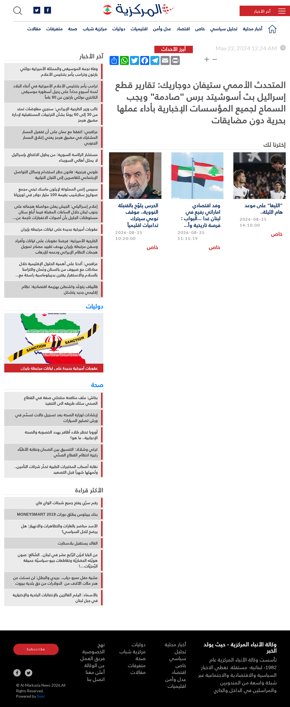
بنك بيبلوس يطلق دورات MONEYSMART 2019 (57, 514)
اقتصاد (183, 28)
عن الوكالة (94, 665)
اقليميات (139, 28)
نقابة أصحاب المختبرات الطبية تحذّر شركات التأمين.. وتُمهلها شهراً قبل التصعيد (56, 469)
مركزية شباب (95, 28)
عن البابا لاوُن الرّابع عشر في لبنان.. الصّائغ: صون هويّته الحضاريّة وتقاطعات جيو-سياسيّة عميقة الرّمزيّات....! (58, 560)
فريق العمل (92, 658)
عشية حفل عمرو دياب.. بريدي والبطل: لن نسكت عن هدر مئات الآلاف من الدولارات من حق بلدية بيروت (55, 580)
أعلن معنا (95, 672)
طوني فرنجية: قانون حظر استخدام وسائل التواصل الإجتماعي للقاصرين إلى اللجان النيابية (56, 174)
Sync (41, 696)
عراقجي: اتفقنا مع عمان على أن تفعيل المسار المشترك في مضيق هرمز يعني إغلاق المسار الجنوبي (60, 137)
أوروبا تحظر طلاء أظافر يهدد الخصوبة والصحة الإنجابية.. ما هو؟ (61, 435)
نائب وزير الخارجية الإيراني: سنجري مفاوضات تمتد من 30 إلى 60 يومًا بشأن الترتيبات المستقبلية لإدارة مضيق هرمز (55, 114)
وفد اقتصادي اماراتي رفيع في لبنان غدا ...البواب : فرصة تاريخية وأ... (200, 215)
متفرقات (54, 28)
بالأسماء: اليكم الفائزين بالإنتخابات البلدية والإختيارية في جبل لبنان (55, 597)
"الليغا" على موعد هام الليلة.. (264, 208)
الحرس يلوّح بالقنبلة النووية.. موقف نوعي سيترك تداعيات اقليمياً (138, 215)
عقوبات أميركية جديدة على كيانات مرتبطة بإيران (59, 229)
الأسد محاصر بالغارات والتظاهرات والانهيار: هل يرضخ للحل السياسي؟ (59, 528)
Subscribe (36, 649)
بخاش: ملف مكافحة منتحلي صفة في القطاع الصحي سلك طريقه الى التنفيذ (61, 400)
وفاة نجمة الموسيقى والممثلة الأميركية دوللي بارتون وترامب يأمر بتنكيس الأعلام (59, 71)
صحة (72, 28)
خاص (200, 28)
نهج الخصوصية (93, 647)
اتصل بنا (96, 679)
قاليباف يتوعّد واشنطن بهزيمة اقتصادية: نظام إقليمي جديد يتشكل (60, 289)
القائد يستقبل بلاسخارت (78, 543)
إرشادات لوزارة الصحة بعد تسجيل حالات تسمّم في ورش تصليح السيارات (56, 417)
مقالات (34, 28)
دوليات (118, 28)
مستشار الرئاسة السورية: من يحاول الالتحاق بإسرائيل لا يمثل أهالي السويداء (55, 157)
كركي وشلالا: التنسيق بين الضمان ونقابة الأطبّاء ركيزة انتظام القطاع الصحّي (58, 452)
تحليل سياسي (223, 28)
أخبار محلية (252, 28)
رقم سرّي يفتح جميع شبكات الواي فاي (67, 503)
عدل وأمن (162, 28)
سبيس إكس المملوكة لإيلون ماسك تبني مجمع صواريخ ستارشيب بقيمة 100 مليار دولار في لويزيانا (56, 192)
